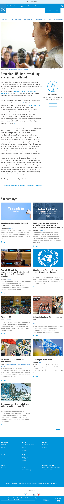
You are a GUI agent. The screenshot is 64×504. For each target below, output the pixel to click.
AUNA (22, 103)
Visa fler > (58, 429)
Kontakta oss (25, 456)
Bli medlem (3, 444)
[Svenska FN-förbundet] (3, 8)
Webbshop (24, 450)
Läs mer (3, 242)
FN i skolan (31, 6)
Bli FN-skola (3, 447)
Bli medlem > (52, 105)
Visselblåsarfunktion (26, 459)
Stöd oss (16, 6)
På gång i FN (6, 317)
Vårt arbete (9, 6)
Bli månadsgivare (26, 446)
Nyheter (37, 6)
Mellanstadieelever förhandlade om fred (47, 318)
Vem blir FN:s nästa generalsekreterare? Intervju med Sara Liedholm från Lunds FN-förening (15, 273)
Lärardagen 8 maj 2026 (42, 359)
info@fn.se (24, 476)
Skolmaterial (45, 447)
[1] (14, 123)
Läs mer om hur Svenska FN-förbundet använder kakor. (18, 500)
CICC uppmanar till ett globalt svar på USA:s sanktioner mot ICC (15, 405)
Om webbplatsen (26, 462)
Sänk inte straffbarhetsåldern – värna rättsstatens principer (46, 271)
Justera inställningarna (46, 499)
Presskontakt (4, 456)
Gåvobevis (24, 449)
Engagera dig (23, 6)
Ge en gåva (3, 446)
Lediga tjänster (25, 457)
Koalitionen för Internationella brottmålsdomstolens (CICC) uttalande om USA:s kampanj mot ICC (48, 225)
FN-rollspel (44, 446)
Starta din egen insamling (28, 444)
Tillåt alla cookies (58, 500)
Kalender (43, 6)
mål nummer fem (34, 105)
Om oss (23, 454)
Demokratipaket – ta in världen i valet (14, 224)
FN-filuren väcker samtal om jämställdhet (12, 360)
